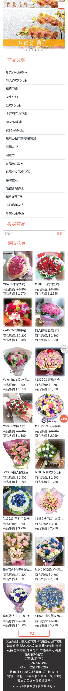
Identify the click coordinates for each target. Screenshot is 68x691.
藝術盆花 (12, 146)
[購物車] (64, 349)
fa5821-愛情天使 (14, 426)
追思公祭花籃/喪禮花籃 (21, 138)
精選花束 (12, 88)
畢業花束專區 (15, 213)
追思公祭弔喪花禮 (18, 171)
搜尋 (59, 233)
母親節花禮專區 (16, 72)
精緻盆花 (12, 180)
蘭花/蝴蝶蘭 (14, 122)
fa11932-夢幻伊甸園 (16, 518)
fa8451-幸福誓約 (14, 284)
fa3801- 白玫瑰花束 (48, 472)
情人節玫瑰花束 (16, 80)
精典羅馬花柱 (15, 196)
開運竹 (10, 155)
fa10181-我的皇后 (47, 284)
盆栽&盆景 (13, 163)
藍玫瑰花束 (13, 105)
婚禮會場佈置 (15, 188)
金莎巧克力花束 (16, 113)
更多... (34, 633)
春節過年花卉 (15, 205)
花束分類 (12, 97)
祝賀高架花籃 (15, 130)
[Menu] (61, 5)
